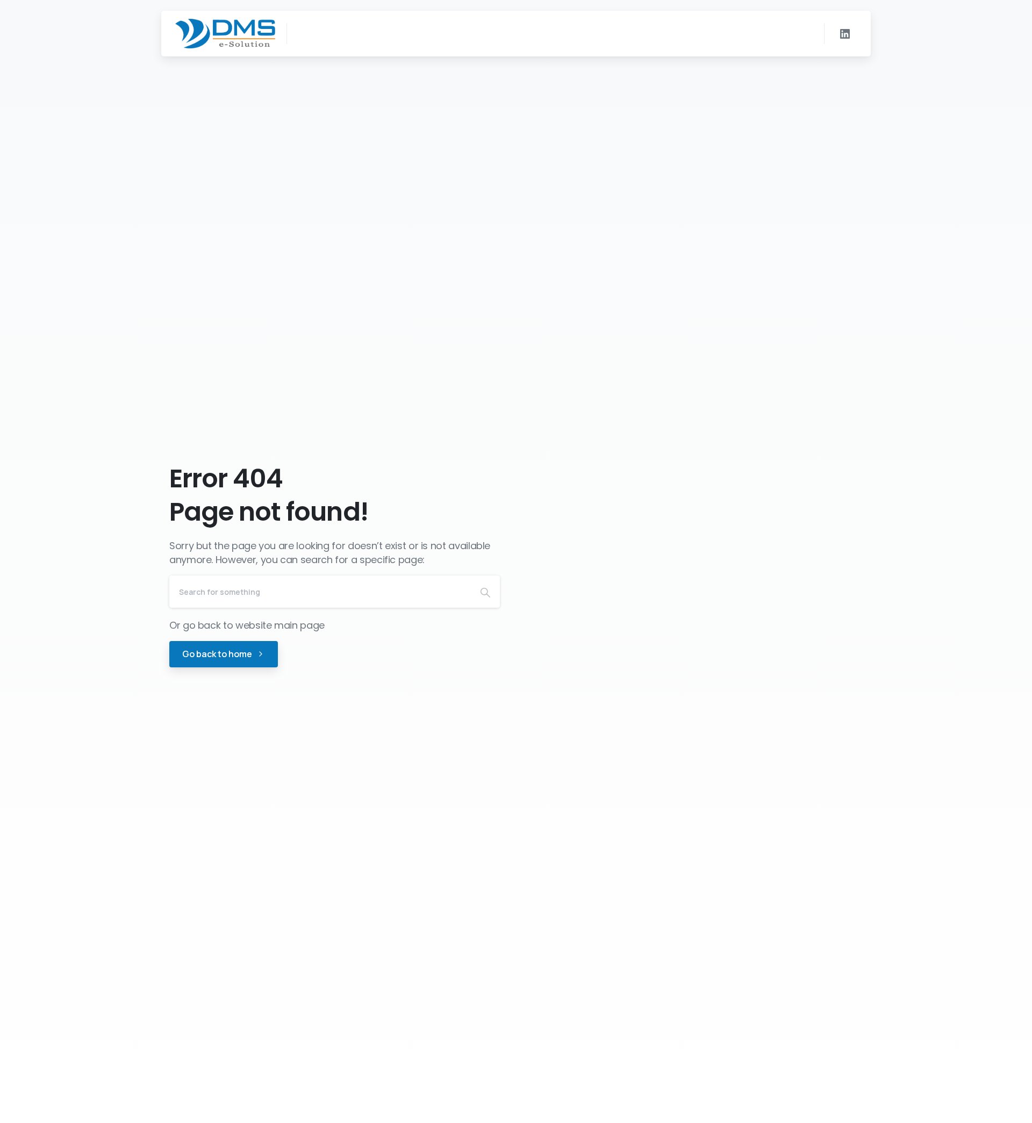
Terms (590, 1112)
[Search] (485, 591)
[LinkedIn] (845, 34)
